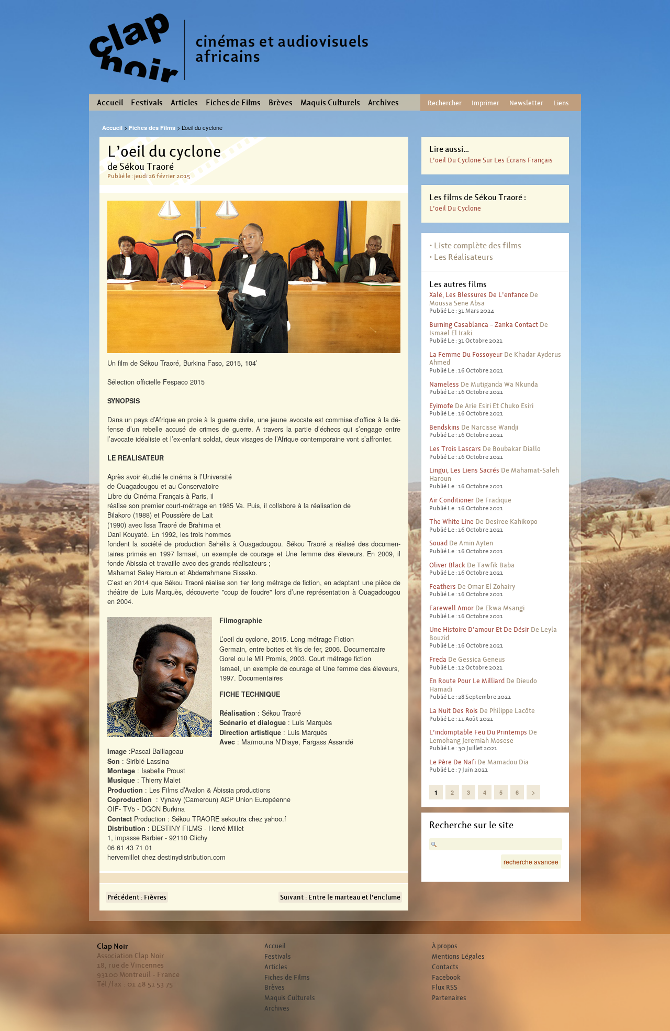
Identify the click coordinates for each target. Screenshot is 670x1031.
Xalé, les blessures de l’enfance (478, 295)
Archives (383, 102)
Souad (438, 543)
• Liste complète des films (475, 245)
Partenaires (449, 998)
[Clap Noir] (233, 86)
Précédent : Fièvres (136, 897)
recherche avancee (531, 861)
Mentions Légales (458, 956)
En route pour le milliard (467, 681)
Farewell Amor (451, 608)
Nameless (444, 384)
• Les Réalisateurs (461, 257)
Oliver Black (447, 565)
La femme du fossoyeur (465, 354)
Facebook (446, 977)
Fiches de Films (233, 102)
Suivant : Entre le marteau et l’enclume (340, 897)
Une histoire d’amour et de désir (479, 629)
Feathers (442, 586)
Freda (437, 659)
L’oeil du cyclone (455, 208)
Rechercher (445, 103)
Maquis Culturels (330, 102)
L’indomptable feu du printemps (478, 732)
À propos (444, 946)
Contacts (445, 967)
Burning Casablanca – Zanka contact (483, 324)
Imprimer (485, 103)
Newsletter (526, 103)
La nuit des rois (453, 711)
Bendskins (444, 427)
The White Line (451, 521)
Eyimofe (441, 406)
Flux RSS (444, 987)
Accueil (110, 102)
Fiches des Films (152, 127)
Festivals (147, 102)
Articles (184, 102)
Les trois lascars (455, 449)
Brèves (281, 102)
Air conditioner (451, 500)
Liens (561, 103)
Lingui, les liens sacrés (464, 470)
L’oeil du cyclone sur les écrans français (491, 160)
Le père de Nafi (452, 762)
